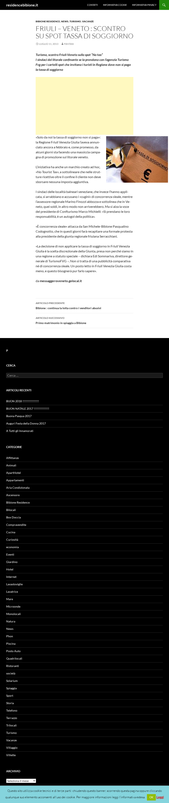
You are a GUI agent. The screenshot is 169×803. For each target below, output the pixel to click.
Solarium (12, 680)
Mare (9, 599)
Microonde (13, 606)
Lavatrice (12, 591)
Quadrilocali (14, 658)
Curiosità (12, 539)
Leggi (160, 797)
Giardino (12, 562)
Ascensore (13, 495)
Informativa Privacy (144, 5)
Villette (11, 755)
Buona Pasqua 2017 (19, 416)
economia (12, 547)
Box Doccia (13, 517)
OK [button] (151, 797)
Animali (11, 465)
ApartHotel (13, 472)
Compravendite (16, 524)
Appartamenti (15, 480)
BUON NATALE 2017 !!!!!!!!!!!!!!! (27, 408)
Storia (10, 703)
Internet (11, 576)
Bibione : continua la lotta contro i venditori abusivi (68, 306)
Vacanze (88, 21)
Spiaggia (11, 688)
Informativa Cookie (115, 5)
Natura (10, 621)
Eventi (10, 554)
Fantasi (69, 43)
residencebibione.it (22, 5)
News (64, 21)
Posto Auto (13, 651)
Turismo (75, 21)
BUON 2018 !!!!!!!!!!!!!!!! (22, 401)
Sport (9, 695)
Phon (9, 636)
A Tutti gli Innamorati (19, 431)
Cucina (10, 532)
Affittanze (12, 458)
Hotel (9, 569)
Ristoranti (12, 666)
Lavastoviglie (14, 584)
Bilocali (11, 510)
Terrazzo (11, 718)
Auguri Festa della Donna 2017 (26, 423)
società (10, 673)
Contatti (92, 5)
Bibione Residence (48, 21)
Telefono (11, 710)
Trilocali (11, 725)
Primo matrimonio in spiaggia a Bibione (61, 320)
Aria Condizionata (17, 487)
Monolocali (13, 614)
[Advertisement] (84, 106)
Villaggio (12, 747)
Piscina (10, 643)
